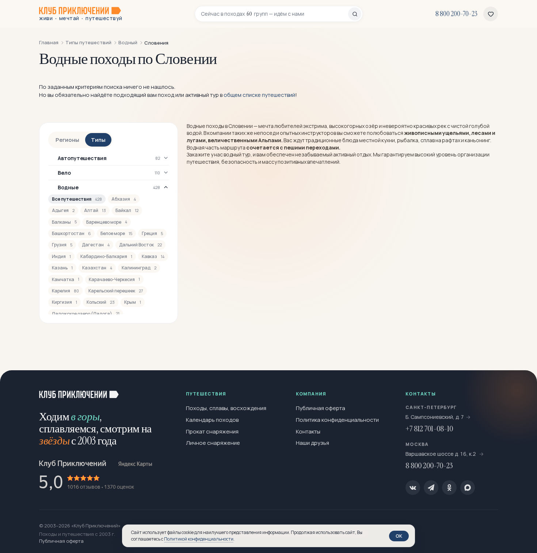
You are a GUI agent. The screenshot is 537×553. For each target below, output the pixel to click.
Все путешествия (77, 199)
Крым (132, 302)
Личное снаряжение (213, 443)
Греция (152, 233)
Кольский (101, 302)
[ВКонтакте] (412, 487)
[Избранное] (490, 14)
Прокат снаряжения (212, 431)
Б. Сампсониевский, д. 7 (434, 416)
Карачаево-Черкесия (114, 279)
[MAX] (467, 487)
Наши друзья (312, 443)
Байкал (126, 210)
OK (399, 536)
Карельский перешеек (115, 291)
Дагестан (96, 245)
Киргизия (64, 302)
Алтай (95, 210)
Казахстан (97, 268)
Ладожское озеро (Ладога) (85, 314)
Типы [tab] (98, 140)
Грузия (62, 245)
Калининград (139, 268)
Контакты (308, 431)
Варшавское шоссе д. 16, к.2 (441, 453)
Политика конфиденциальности (337, 420)
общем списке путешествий (259, 95)
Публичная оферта (320, 408)
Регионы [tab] (67, 140)
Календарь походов (212, 420)
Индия (61, 256)
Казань (62, 268)
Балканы (64, 222)
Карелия (65, 291)
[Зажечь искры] (519, 387)
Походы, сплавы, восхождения (226, 408)
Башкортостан (71, 233)
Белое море (116, 233)
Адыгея (63, 210)
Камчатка (65, 279)
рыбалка (407, 140)
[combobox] (274, 14)
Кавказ (153, 256)
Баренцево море (106, 222)
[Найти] (354, 13)
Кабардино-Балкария (106, 256)
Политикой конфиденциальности (198, 539)
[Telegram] (431, 487)
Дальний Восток (140, 245)
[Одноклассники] (449, 487)
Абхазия (123, 199)
